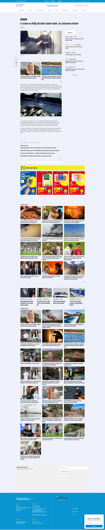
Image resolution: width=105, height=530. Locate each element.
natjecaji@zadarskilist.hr (37, 510)
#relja (34, 142)
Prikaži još (74, 75)
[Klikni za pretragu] (88, 5)
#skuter (37, 142)
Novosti (30, 10)
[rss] (88, 0)
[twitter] (84, 0)
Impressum (60, 1)
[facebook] (81, 0)
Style (56, 10)
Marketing (53, 1)
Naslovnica (21, 10)
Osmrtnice (75, 10)
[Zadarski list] (53, 5)
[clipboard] (16, 65)
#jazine (21, 142)
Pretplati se (94, 526)
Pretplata (46, 1)
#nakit (30, 142)
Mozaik (83, 10)
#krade (26, 142)
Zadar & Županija (40, 10)
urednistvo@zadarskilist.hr (21, 521)
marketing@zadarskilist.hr (40, 509)
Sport (49, 10)
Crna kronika (65, 10)
